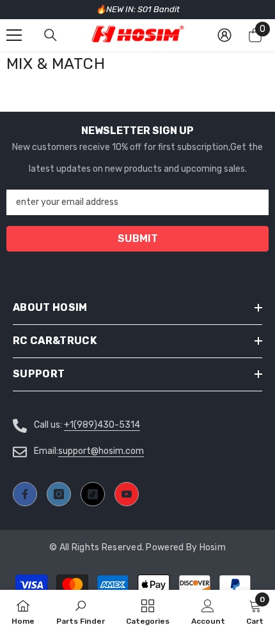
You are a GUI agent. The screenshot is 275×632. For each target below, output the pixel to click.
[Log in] (224, 35)
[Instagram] (59, 494)
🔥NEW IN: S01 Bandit (138, 9)
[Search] (50, 35)
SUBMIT (138, 238)
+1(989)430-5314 (102, 424)
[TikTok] (93, 494)
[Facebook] (25, 494)
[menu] (14, 35)
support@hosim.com (101, 451)
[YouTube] (126, 494)
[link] (208, 610)
